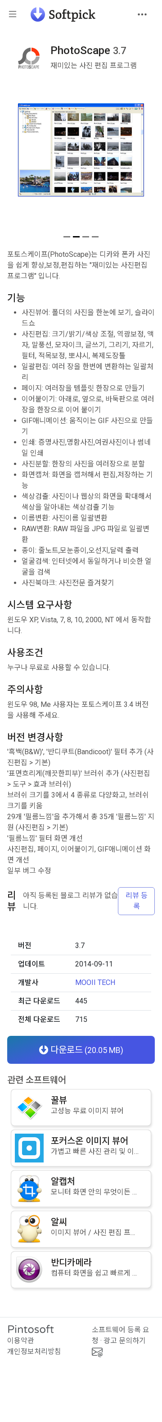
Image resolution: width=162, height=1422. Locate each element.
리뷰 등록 (137, 901)
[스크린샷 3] (85, 237)
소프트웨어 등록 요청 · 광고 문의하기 (120, 1335)
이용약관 (20, 1340)
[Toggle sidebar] (13, 14)
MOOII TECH (95, 982)
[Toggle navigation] (142, 14)
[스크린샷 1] (66, 237)
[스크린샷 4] (95, 237)
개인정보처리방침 (34, 1351)
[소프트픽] (60, 14)
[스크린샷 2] (76, 237)
